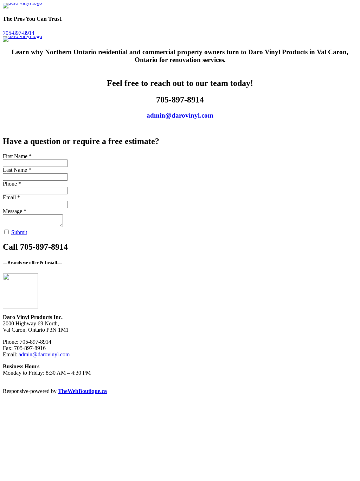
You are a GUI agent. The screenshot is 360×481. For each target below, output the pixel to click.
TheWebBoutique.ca (82, 391)
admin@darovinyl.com (180, 115)
